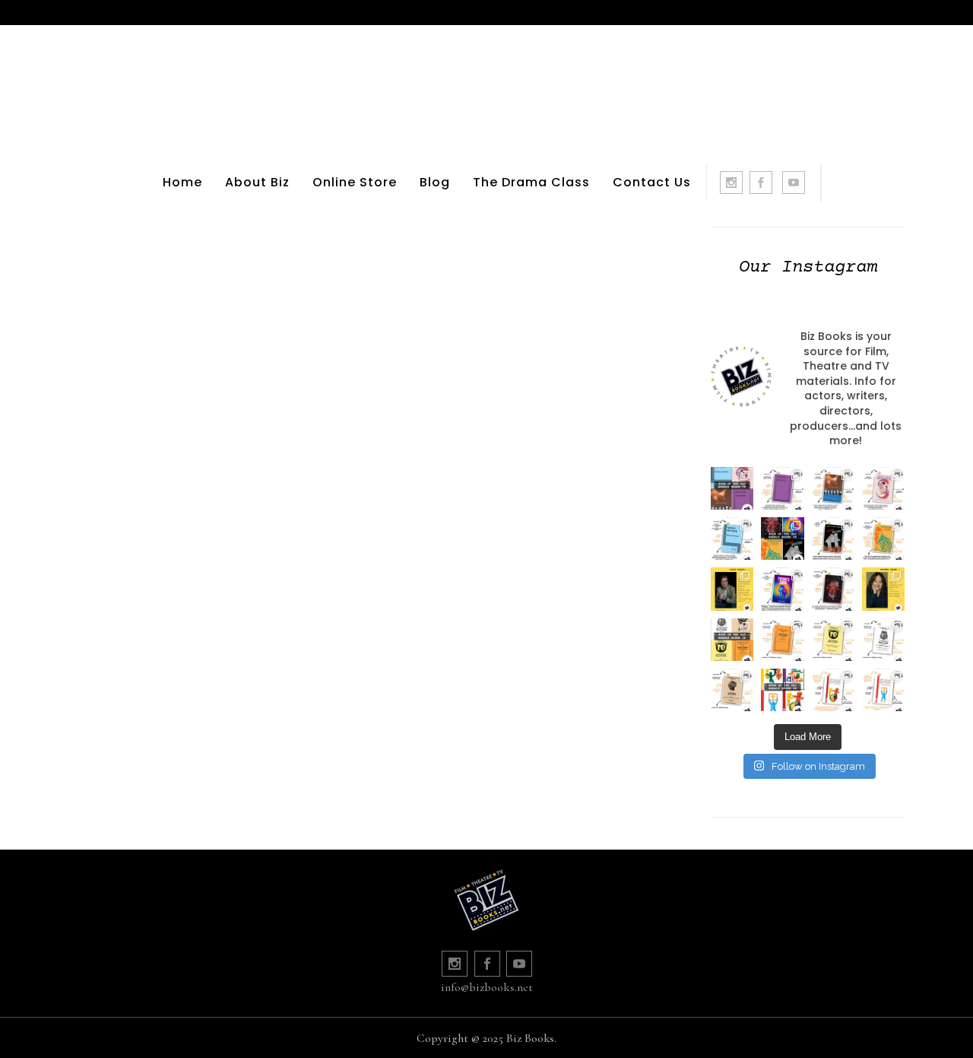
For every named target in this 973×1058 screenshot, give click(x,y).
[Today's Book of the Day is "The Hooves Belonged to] (833, 588)
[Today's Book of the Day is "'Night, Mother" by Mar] (732, 538)
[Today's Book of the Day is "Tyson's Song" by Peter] (782, 588)
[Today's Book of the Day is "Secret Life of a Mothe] (883, 488)
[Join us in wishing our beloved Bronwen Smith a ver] (883, 588)
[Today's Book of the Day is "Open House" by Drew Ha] (833, 538)
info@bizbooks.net (487, 987)
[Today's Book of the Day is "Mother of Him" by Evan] (782, 488)
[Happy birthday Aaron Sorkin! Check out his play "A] (732, 588)
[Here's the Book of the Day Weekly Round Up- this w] (732, 488)
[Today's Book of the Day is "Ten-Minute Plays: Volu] (782, 639)
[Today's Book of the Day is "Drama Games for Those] (883, 690)
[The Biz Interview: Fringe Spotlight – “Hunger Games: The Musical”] (215, 220)
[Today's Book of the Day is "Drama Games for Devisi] (833, 690)
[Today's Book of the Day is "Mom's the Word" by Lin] (833, 488)
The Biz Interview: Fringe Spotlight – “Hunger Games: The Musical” (215, 364)
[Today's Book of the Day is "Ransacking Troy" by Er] (883, 538)
